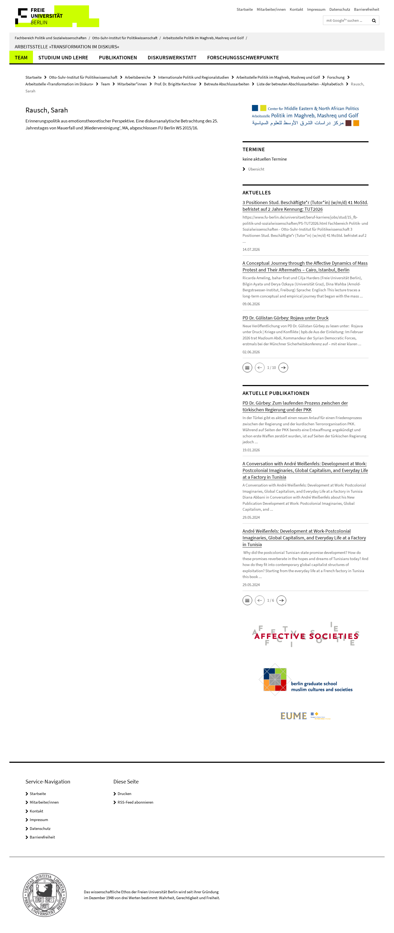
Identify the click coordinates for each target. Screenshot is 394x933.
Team (21, 57)
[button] (247, 367)
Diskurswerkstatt (172, 57)
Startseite (245, 9)
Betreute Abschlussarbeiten (226, 83)
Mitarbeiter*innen (132, 83)
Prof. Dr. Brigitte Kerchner (175, 83)
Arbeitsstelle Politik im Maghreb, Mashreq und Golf (205, 38)
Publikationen (118, 57)
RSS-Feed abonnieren (135, 802)
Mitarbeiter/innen (271, 9)
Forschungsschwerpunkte (243, 57)
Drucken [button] (124, 793)
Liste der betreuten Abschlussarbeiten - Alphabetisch (300, 83)
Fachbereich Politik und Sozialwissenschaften (52, 38)
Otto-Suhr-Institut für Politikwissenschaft (126, 38)
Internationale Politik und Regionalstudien (193, 77)
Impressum (316, 9)
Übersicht (256, 169)
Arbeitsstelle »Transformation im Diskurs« (67, 46)
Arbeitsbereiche (138, 77)
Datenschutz (339, 9)
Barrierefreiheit (366, 9)
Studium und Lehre (63, 57)
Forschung (336, 77)
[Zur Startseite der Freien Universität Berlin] (54, 16)
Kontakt (296, 9)
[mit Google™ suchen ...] (374, 20)
